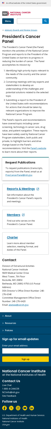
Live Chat (7, 385)
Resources (10, 323)
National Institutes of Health (14, 418)
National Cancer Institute (13, 421)
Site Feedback (9, 395)
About (8, 315)
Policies (9, 330)
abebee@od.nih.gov (19, 304)
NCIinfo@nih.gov (10, 392)
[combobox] (29, 21)
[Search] (45, 21)
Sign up (25, 359)
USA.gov (6, 424)
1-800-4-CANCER (10, 388)
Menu (8, 21)
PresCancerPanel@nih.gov (18, 175)
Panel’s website (38, 148)
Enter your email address (15, 345)
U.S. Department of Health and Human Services (23, 415)
